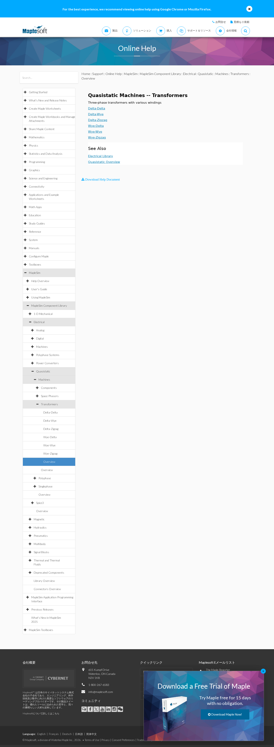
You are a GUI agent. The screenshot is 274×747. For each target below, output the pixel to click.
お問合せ (220, 21)
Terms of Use (92, 740)
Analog (40, 330)
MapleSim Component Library (49, 305)
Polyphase (45, 478)
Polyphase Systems (47, 355)
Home (85, 74)
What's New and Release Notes (48, 100)
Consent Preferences (123, 740)
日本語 (79, 734)
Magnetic (39, 519)
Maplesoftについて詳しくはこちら (41, 713)
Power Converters (47, 363)
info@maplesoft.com (100, 691)
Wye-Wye (49, 445)
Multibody (40, 544)
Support (98, 74)
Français (54, 734)
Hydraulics (40, 527)
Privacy (105, 740)
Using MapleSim (40, 297)
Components (49, 387)
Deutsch (67, 734)
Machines (42, 346)
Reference (35, 231)
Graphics (34, 170)
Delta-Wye (50, 420)
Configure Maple (39, 256)
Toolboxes (35, 264)
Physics (33, 145)
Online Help (114, 74)
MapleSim (34, 272)
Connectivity (36, 186)
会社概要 (29, 662)
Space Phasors (50, 396)
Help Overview (40, 281)
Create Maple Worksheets (45, 108)
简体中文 (91, 734)
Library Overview (44, 580)
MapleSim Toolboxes (41, 630)
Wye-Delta (50, 437)
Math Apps (35, 207)
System (33, 240)
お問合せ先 (89, 662)
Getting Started (38, 92)
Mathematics (37, 137)
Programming (37, 162)
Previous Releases (42, 609)
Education (35, 215)
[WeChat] (120, 709)
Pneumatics (41, 535)
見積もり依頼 (241, 21)
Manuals (34, 248)
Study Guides (37, 223)
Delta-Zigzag (50, 429)
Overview (49, 461)
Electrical (39, 322)
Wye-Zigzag (50, 453)
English (41, 734)
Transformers (49, 404)
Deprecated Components (49, 572)
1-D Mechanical (43, 313)
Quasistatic (43, 371)
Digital (40, 338)
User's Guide (39, 289)
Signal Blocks (41, 552)
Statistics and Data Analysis (45, 153)
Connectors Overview (47, 589)
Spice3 (40, 502)
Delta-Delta (50, 412)
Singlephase (46, 486)
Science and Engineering (43, 178)
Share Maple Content (42, 129)
